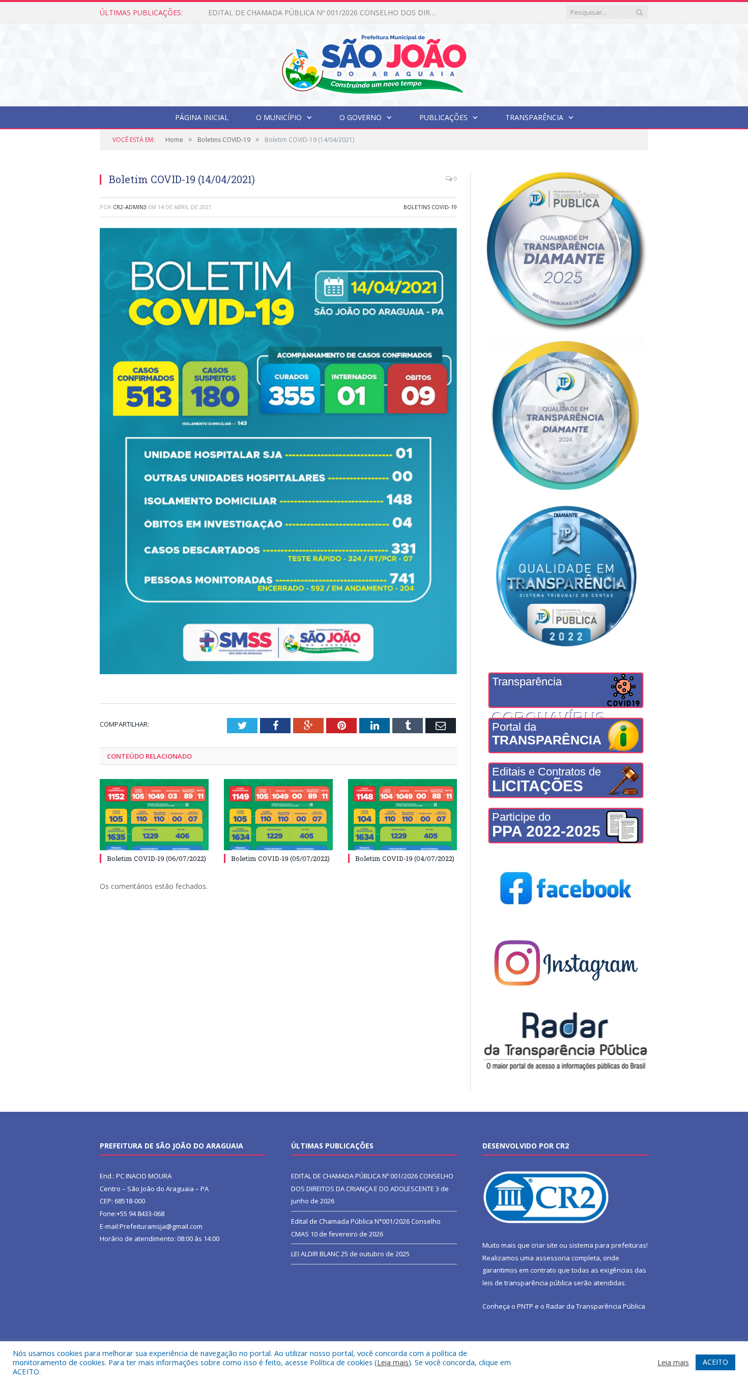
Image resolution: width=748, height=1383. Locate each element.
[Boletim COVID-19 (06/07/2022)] (154, 814)
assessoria (552, 1257)
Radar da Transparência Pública (595, 1306)
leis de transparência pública (527, 1282)
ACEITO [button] (715, 1362)
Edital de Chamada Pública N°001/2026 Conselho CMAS (300, 12)
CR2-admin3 (130, 207)
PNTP (525, 1306)
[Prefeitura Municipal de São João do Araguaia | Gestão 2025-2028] (374, 62)
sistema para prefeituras (607, 1245)
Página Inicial (201, 117)
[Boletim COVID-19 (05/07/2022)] (278, 814)
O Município (279, 117)
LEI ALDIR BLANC (315, 1253)
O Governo (360, 117)
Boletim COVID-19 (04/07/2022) (404, 858)
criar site (544, 1245)
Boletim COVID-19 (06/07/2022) (156, 858)
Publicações (443, 117)
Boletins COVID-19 (430, 207)
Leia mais (393, 1362)
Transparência (534, 117)
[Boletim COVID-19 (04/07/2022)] (402, 814)
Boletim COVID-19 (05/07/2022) (280, 858)
